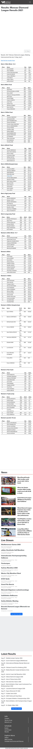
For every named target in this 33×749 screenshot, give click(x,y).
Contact (7, 718)
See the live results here (8, 60)
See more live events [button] (16, 614)
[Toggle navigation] (30, 2)
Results (7, 732)
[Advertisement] (16, 31)
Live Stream (8, 730)
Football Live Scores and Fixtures (14, 741)
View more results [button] (16, 708)
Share (28, 51)
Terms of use (8, 720)
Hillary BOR (9, 176)
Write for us (8, 722)
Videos (7, 737)
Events (6, 728)
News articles (8, 739)
